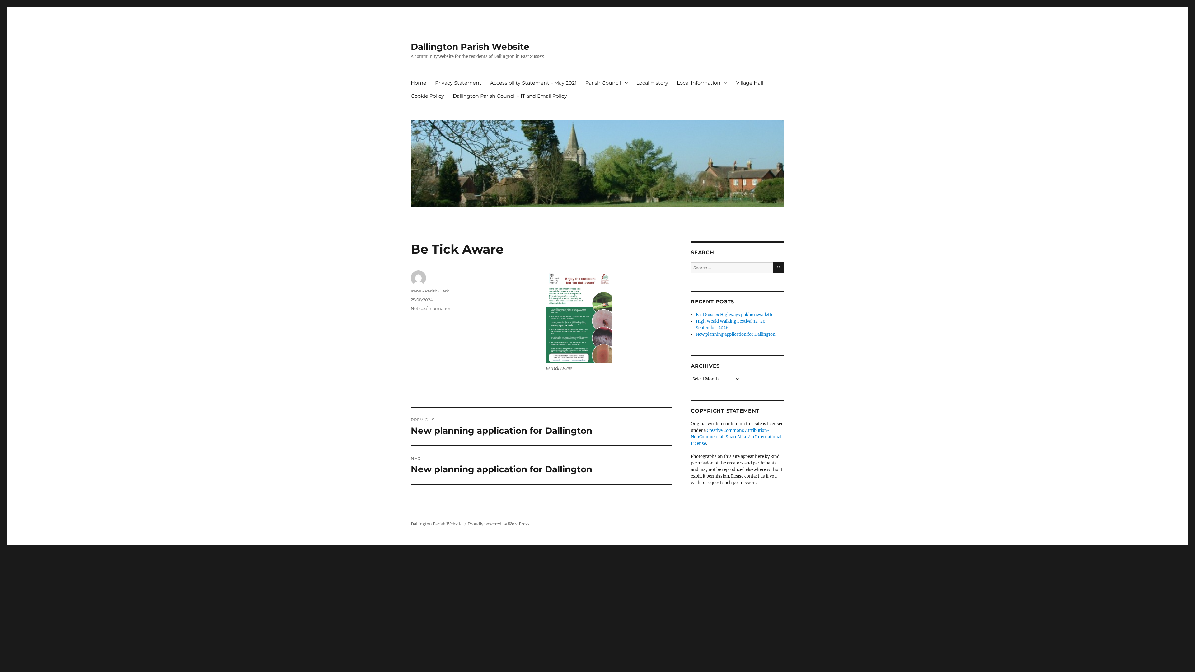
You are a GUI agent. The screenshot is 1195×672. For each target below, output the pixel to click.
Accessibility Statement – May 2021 (533, 83)
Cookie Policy (427, 96)
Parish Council (603, 83)
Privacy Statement (458, 83)
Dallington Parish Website (470, 46)
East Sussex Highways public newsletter (735, 314)
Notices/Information (431, 308)
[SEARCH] (778, 267)
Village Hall (749, 83)
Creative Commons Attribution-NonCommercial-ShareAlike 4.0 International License (736, 437)
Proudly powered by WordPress (499, 524)
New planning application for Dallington (736, 334)
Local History (652, 83)
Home (418, 83)
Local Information (698, 83)
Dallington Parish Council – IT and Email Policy (510, 96)
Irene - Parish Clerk (430, 290)
